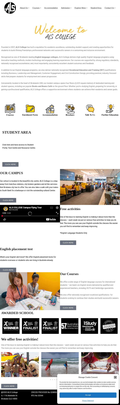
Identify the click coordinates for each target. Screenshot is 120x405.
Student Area (96, 8)
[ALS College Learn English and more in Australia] (10, 8)
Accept (88, 395)
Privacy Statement (88, 400)
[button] (115, 377)
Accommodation (51, 8)
